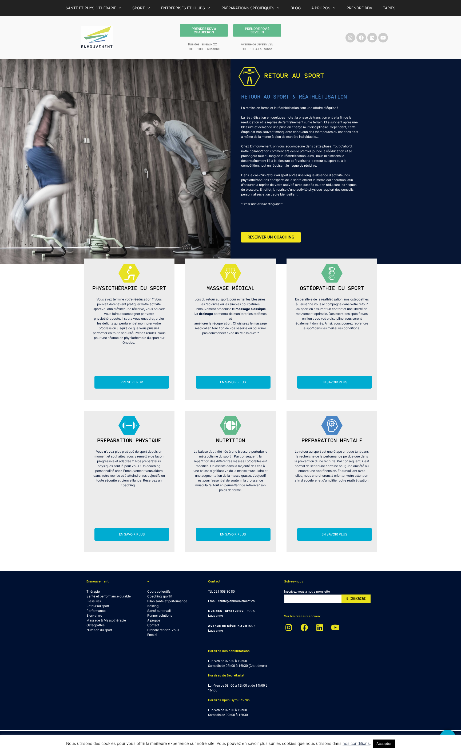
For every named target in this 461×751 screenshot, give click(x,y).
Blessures (93, 601)
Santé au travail (159, 611)
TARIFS (389, 8)
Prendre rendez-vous (163, 630)
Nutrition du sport (99, 630)
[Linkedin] (372, 37)
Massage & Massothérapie (106, 620)
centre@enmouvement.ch (236, 601)
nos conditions (356, 743)
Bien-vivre (94, 615)
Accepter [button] (384, 743)
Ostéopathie (95, 625)
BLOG (296, 8)
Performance (96, 611)
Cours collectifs (158, 591)
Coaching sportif (159, 596)
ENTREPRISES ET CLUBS (183, 8)
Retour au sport (97, 606)
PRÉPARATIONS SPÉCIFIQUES (247, 8)
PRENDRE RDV (359, 8)
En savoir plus (233, 382)
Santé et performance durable (108, 596)
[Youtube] (383, 37)
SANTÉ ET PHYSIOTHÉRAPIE (91, 8)
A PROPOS (320, 8)
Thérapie (93, 591)
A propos (153, 620)
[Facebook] (361, 37)
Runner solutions (159, 615)
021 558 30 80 (224, 591)
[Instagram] (350, 37)
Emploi (152, 635)
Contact (153, 625)
